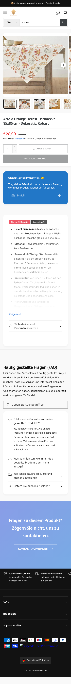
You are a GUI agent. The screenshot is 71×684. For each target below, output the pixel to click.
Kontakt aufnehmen (33, 548)
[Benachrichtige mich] (59, 195)
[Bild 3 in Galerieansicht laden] (39, 104)
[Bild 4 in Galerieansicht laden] (54, 104)
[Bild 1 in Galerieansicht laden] (10, 104)
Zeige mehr (15, 314)
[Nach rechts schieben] (63, 65)
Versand (19, 138)
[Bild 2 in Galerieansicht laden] (24, 104)
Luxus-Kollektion (39, 670)
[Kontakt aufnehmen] (57, 12)
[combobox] (44, 22)
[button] (5, 12)
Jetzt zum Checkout (35, 158)
